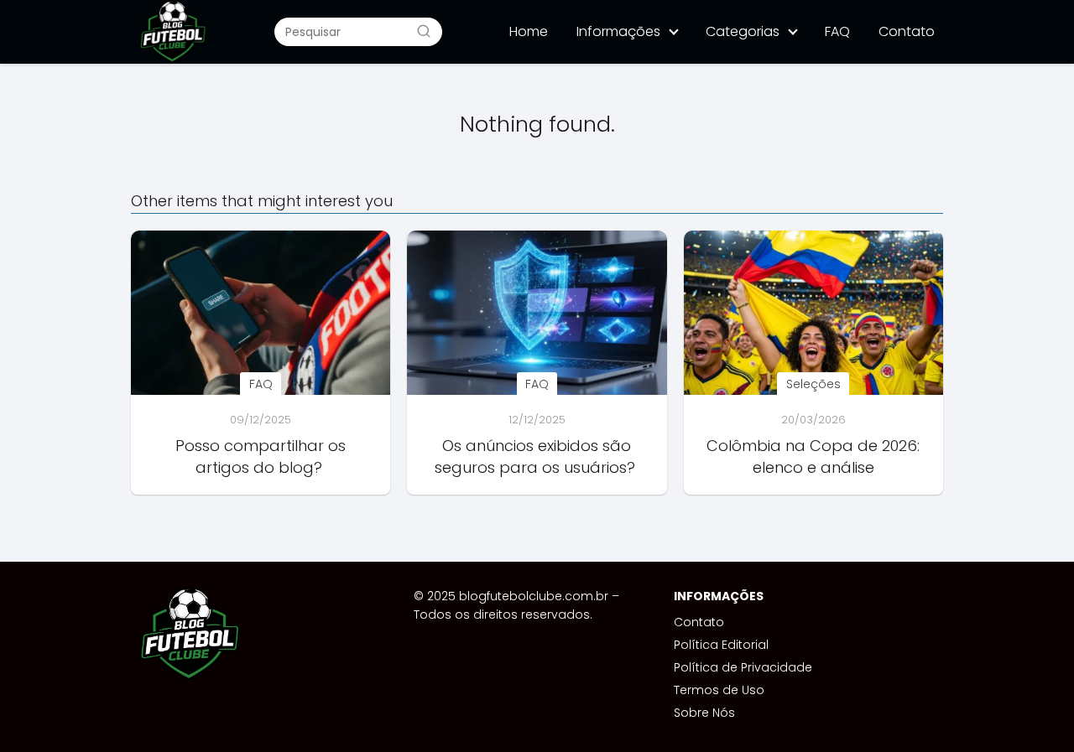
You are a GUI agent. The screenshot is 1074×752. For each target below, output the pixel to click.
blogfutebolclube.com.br (533, 596)
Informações (618, 31)
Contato (906, 31)
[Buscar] (423, 31)
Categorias (742, 31)
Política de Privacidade (743, 667)
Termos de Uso (719, 690)
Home (528, 31)
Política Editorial (721, 644)
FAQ (837, 31)
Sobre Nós (704, 712)
